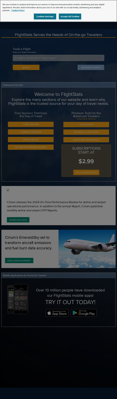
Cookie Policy (18, 10)
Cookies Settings (45, 16)
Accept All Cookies (70, 16)
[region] (58, 11)
